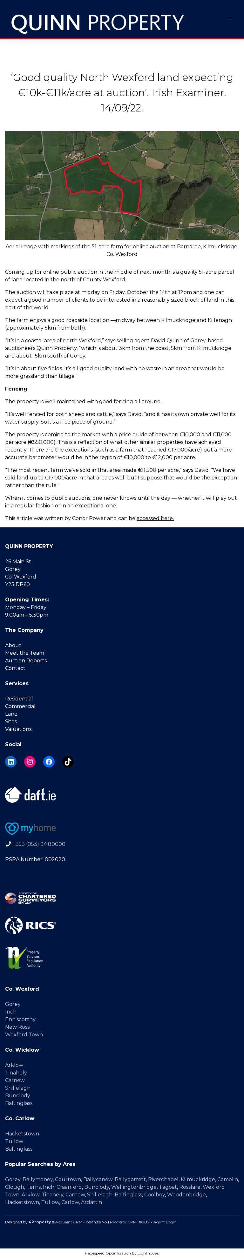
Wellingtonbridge (134, 1187)
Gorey (13, 1004)
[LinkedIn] (11, 761)
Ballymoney (38, 1179)
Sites (11, 722)
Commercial (20, 706)
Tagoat (168, 1187)
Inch (11, 1012)
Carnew (15, 1080)
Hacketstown (22, 1134)
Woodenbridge (186, 1195)
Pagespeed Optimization (108, 1253)
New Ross (17, 1027)
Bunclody (17, 1096)
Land (11, 714)
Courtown (68, 1179)
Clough (14, 1187)
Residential (19, 699)
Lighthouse (148, 1253)
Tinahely (16, 1073)
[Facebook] (49, 761)
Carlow (70, 1202)
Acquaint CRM (68, 1222)
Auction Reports (26, 661)
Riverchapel (163, 1179)
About (13, 645)
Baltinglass (18, 1103)
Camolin (227, 1179)
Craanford (69, 1187)
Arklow (14, 1065)
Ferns (33, 1187)
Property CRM (123, 1222)
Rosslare (189, 1187)
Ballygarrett (130, 1179)
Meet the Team (24, 653)
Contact (15, 668)
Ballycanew (97, 1179)
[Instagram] (30, 761)
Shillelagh (17, 1088)
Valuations (18, 729)
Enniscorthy (20, 1019)
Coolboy (154, 1195)
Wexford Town (24, 1035)
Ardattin (91, 1202)
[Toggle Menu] (230, 19)
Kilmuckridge (198, 1179)
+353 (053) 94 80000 (39, 844)
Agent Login (164, 1222)
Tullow (14, 1141)
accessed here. (155, 518)
